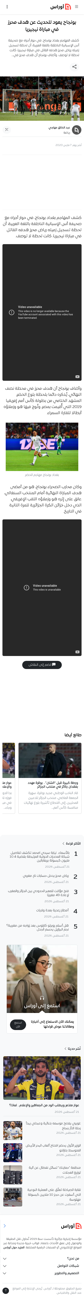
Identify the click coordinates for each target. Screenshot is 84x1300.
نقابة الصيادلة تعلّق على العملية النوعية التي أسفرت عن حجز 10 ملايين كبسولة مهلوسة (54, 1195)
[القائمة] (77, 7)
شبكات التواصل (68, 1266)
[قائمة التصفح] (7, 7)
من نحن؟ (73, 1259)
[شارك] (74, 67)
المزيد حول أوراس (13, 1247)
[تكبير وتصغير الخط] (6, 130)
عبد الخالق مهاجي (59, 127)
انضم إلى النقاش (40, 665)
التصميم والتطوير (67, 1273)
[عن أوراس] (42, 1226)
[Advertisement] (42, 182)
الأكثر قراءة (73, 844)
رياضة (67, 133)
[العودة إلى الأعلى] (5, 1291)
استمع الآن (18, 1024)
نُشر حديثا (74, 1049)
